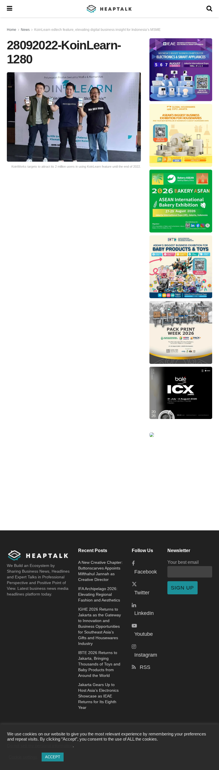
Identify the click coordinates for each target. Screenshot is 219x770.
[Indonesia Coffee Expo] (180, 393)
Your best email (183, 562)
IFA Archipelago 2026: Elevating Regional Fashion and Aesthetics (99, 594)
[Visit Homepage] (109, 8)
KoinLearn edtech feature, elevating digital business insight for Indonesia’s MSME (97, 30)
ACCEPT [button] (52, 757)
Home (11, 30)
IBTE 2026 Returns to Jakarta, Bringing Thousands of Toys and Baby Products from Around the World (99, 664)
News (25, 30)
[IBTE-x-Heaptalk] (180, 266)
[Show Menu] (9, 8)
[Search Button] (209, 8)
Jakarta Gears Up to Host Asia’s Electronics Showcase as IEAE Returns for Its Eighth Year (98, 696)
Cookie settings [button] (23, 757)
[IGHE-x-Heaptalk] (180, 135)
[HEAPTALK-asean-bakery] (180, 201)
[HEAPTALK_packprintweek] (180, 332)
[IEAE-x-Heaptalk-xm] (180, 69)
